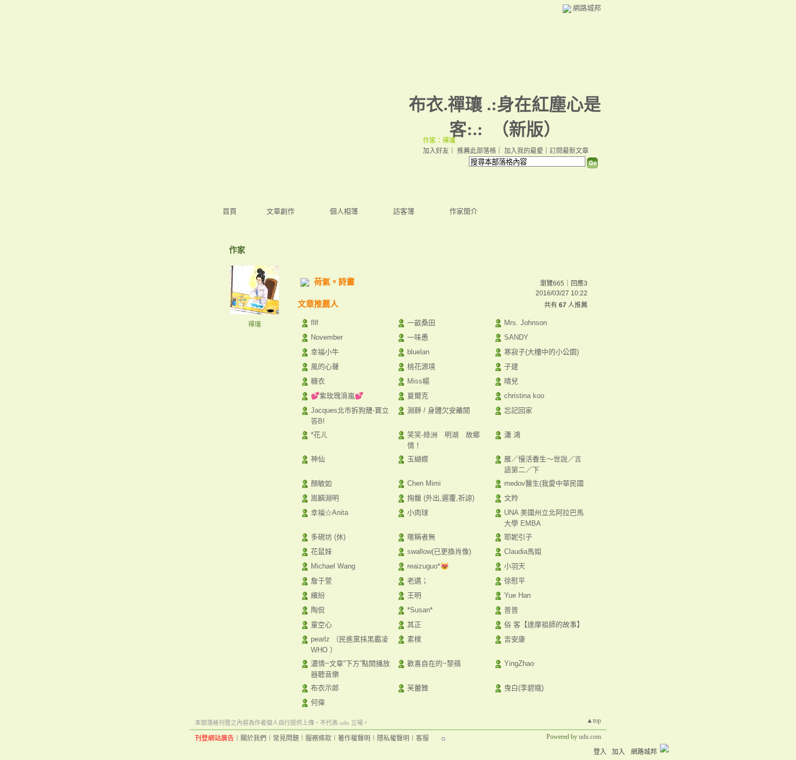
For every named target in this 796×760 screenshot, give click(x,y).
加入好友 (436, 151)
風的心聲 (325, 366)
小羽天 (514, 566)
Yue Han (517, 595)
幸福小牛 (325, 352)
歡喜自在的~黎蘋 (434, 663)
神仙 (318, 459)
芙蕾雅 (417, 688)
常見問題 (286, 738)
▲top (593, 720)
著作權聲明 (354, 738)
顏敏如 (321, 483)
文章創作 (280, 211)
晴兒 (511, 381)
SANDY (516, 337)
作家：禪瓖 (439, 140)
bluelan (418, 352)
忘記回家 (518, 410)
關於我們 (253, 738)
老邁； (417, 581)
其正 (414, 624)
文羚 (511, 498)
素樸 (414, 639)
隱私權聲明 (393, 738)
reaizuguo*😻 (428, 566)
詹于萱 (321, 581)
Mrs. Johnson (525, 323)
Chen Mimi (424, 483)
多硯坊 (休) (328, 537)
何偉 (318, 702)
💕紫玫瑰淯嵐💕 (337, 396)
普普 (511, 610)
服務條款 (318, 738)
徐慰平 (514, 581)
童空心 (321, 624)
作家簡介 (463, 211)
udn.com (590, 737)
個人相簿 (344, 211)
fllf (314, 323)
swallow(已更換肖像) (439, 551)
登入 (599, 752)
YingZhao (519, 663)
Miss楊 (418, 381)
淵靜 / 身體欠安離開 (438, 410)
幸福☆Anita (329, 512)
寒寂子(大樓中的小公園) (541, 352)
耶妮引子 (518, 537)
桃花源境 (421, 366)
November (327, 337)
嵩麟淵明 (325, 498)
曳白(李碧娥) (524, 688)
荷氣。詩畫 (334, 281)
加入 (618, 752)
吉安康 (514, 639)
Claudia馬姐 (522, 551)
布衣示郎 (325, 688)
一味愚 (417, 337)
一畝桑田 (421, 323)
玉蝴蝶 (417, 459)
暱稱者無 (421, 537)
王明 (414, 595)
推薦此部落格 (476, 151)
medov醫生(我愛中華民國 (544, 483)
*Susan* (420, 610)
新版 (526, 129)
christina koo (524, 396)
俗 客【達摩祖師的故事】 (544, 624)
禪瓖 (254, 324)
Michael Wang (333, 566)
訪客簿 (403, 211)
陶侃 (318, 610)
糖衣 (318, 381)
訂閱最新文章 (569, 151)
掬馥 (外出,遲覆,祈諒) (440, 498)
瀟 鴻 (512, 435)
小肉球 (417, 512)
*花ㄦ (319, 435)
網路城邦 (587, 8)
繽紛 (318, 595)
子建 (511, 366)
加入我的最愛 (523, 151)
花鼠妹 (321, 551)
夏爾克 (417, 396)
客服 (422, 738)
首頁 (230, 211)
